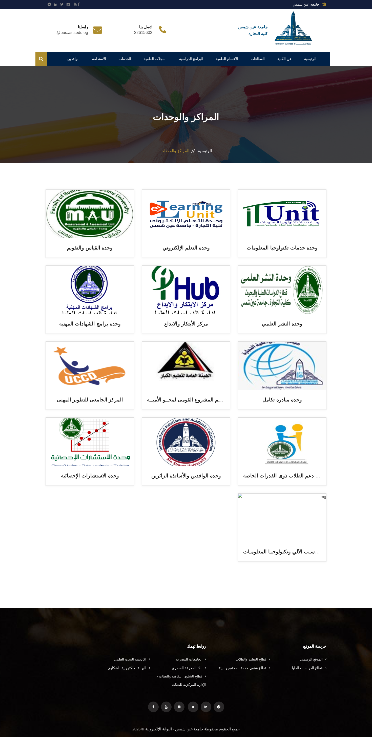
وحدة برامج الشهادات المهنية (90, 323)
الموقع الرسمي (311, 659)
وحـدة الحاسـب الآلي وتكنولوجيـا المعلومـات (290, 551)
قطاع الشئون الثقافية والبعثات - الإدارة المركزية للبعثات (181, 680)
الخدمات (125, 59)
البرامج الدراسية (191, 59)
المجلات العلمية (155, 59)
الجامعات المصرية (189, 659)
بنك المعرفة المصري (187, 668)
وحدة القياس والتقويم (90, 247)
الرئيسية (310, 59)
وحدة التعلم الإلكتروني (186, 247)
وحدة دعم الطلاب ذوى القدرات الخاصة (284, 475)
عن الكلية (284, 59)
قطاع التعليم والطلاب (251, 659)
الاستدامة (99, 59)
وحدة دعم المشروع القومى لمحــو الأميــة (191, 399)
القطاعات (258, 59)
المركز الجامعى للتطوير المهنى (90, 399)
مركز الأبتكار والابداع (186, 323)
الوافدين (73, 59)
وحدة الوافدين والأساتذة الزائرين (186, 475)
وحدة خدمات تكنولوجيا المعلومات (282, 247)
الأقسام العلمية (227, 59)
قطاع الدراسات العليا (307, 668)
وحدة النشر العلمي (282, 323)
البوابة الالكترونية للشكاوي (127, 668)
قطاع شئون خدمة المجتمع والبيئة (242, 668)
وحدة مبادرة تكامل (282, 399)
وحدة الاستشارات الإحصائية (90, 475)
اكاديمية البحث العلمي (130, 659)
